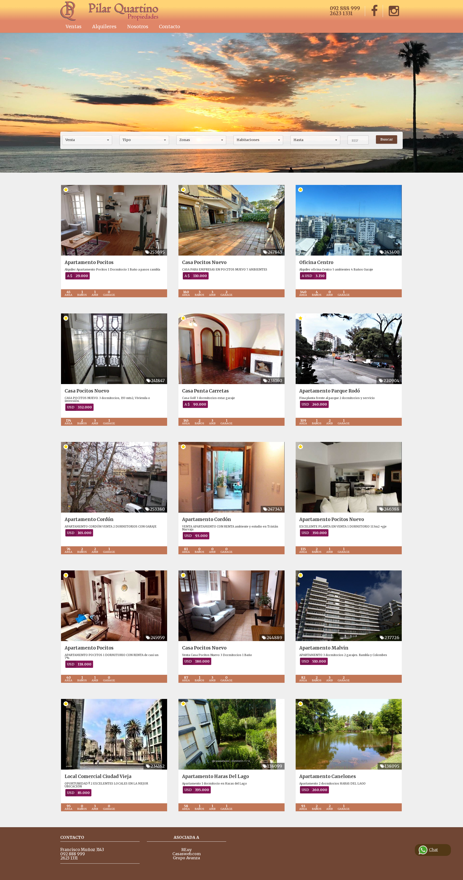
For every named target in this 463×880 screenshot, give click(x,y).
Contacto (169, 26)
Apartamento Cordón (89, 519)
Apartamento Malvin (323, 648)
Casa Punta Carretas (205, 391)
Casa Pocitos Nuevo (204, 262)
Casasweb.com (186, 853)
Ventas (74, 26)
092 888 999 (345, 8)
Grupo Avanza (186, 857)
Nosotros (137, 26)
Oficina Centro (316, 262)
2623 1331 (341, 13)
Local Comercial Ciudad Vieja (98, 776)
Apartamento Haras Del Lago (215, 776)
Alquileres (104, 26)
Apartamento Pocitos (89, 262)
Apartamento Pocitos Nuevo (331, 519)
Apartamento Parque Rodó (329, 391)
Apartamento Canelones (327, 776)
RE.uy (186, 849)
